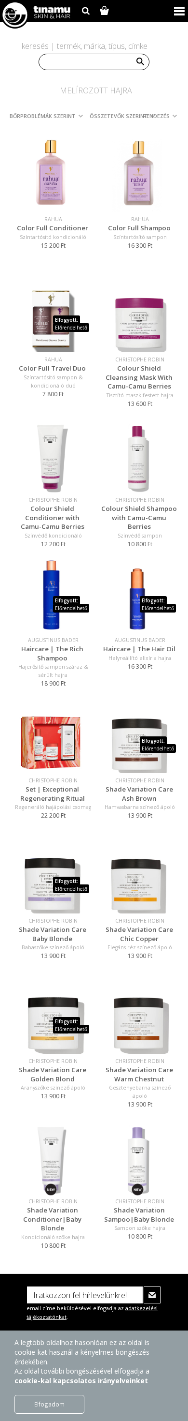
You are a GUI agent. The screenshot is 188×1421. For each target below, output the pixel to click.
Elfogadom (49, 1404)
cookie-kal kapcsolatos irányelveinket (81, 1380)
